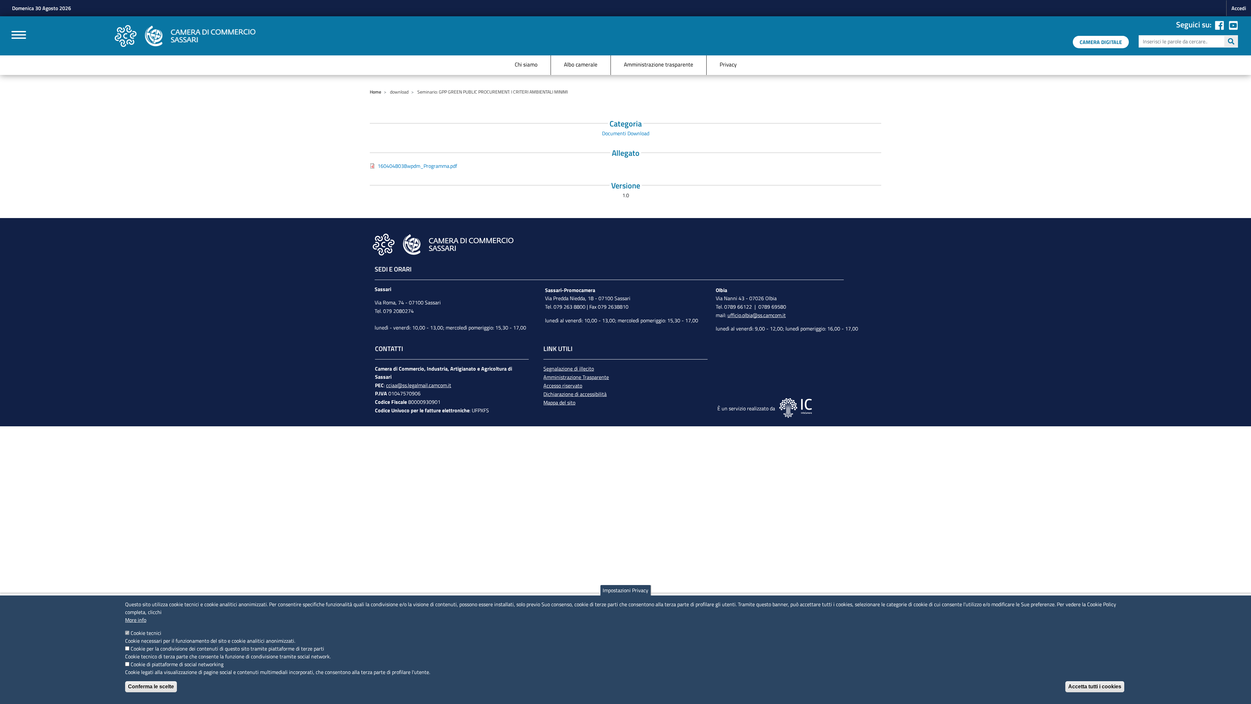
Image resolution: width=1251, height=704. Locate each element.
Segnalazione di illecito (568, 369)
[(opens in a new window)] (1233, 24)
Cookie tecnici (146, 633)
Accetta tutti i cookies (1094, 686)
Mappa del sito (559, 402)
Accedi (1238, 8)
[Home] (185, 36)
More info (135, 620)
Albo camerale (580, 64)
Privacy (728, 64)
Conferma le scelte (151, 686)
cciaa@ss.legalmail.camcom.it (418, 385)
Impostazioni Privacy (625, 590)
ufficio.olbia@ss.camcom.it (756, 315)
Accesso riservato (562, 385)
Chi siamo (526, 64)
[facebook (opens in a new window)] (1219, 24)
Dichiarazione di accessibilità (575, 394)
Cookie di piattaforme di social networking (177, 664)
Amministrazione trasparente (658, 64)
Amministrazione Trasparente (576, 377)
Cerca (1231, 41)
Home (375, 91)
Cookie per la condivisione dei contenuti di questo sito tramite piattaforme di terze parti (227, 649)
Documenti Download (625, 133)
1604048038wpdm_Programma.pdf (417, 166)
